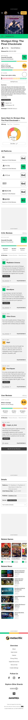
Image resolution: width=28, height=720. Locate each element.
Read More (6, 276)
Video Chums (9, 316)
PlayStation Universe (11, 263)
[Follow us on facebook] (9, 678)
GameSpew (8, 289)
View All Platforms (15, 48)
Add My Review (14, 81)
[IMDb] (22, 706)
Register (23, 13)
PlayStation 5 (21, 281)
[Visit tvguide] (14, 694)
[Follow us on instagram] (14, 678)
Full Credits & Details (7, 505)
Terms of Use (14, 665)
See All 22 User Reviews (14, 449)
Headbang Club (9, 36)
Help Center (14, 652)
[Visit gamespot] (14, 689)
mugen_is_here (10, 425)
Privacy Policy (14, 658)
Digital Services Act (14, 661)
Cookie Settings (14, 668)
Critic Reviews (6, 233)
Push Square (9, 369)
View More (12, 143)
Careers (14, 655)
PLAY (6, 342)
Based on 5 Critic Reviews (7, 59)
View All (24, 233)
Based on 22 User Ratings (7, 67)
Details (4, 479)
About (14, 649)
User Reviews (6, 395)
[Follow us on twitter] (19, 678)
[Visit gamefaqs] (14, 698)
